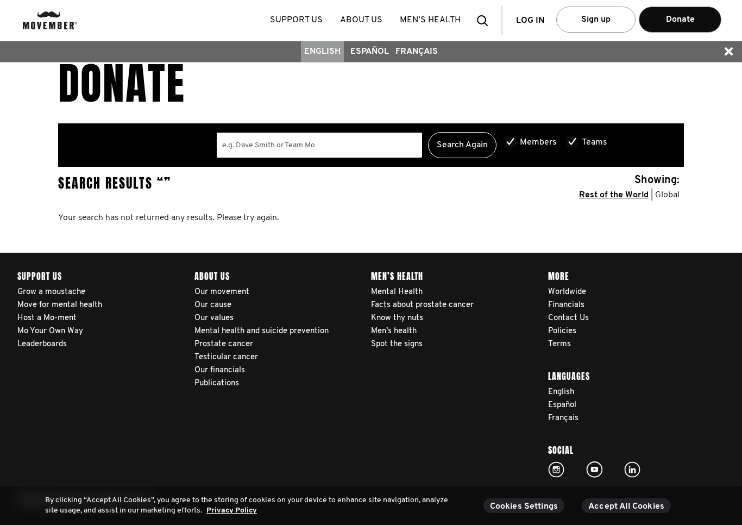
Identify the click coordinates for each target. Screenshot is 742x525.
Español (369, 51)
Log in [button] (530, 20)
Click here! (556, 469)
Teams (594, 142)
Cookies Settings (524, 506)
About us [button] (361, 20)
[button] (485, 20)
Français (416, 51)
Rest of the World (614, 195)
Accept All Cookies (626, 506)
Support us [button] (296, 20)
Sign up (596, 19)
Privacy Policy (231, 511)
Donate (680, 19)
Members (538, 142)
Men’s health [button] (430, 20)
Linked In (632, 469)
